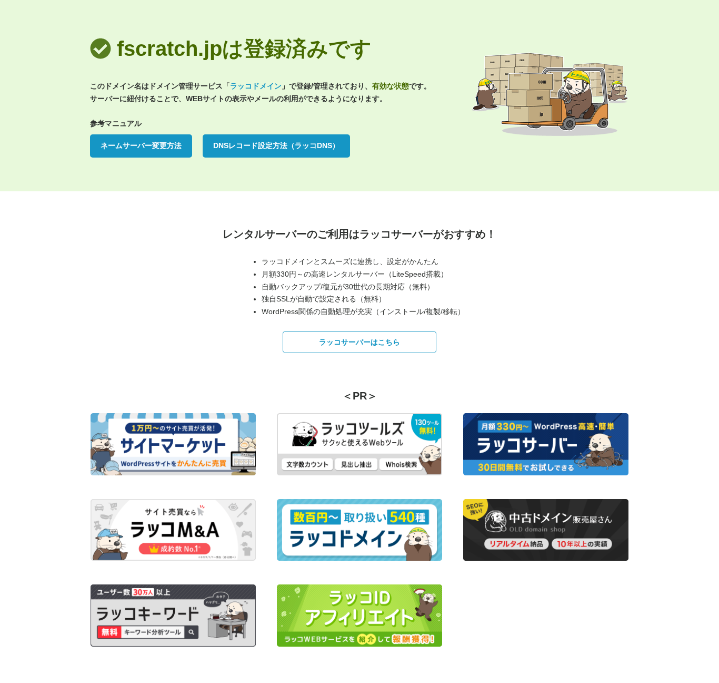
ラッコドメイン (256, 86)
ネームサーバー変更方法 (141, 145)
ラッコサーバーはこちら (359, 342)
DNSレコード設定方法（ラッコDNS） (276, 145)
